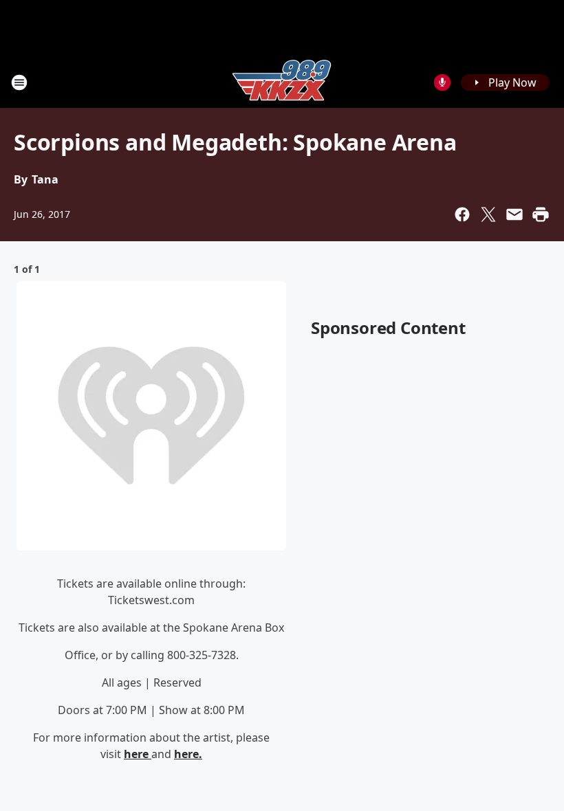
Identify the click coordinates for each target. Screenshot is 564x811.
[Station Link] (282, 82)
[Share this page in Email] (514, 214)
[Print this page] (540, 214)
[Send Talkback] (442, 82)
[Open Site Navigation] (19, 82)
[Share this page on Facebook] (462, 214)
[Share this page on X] (488, 214)
